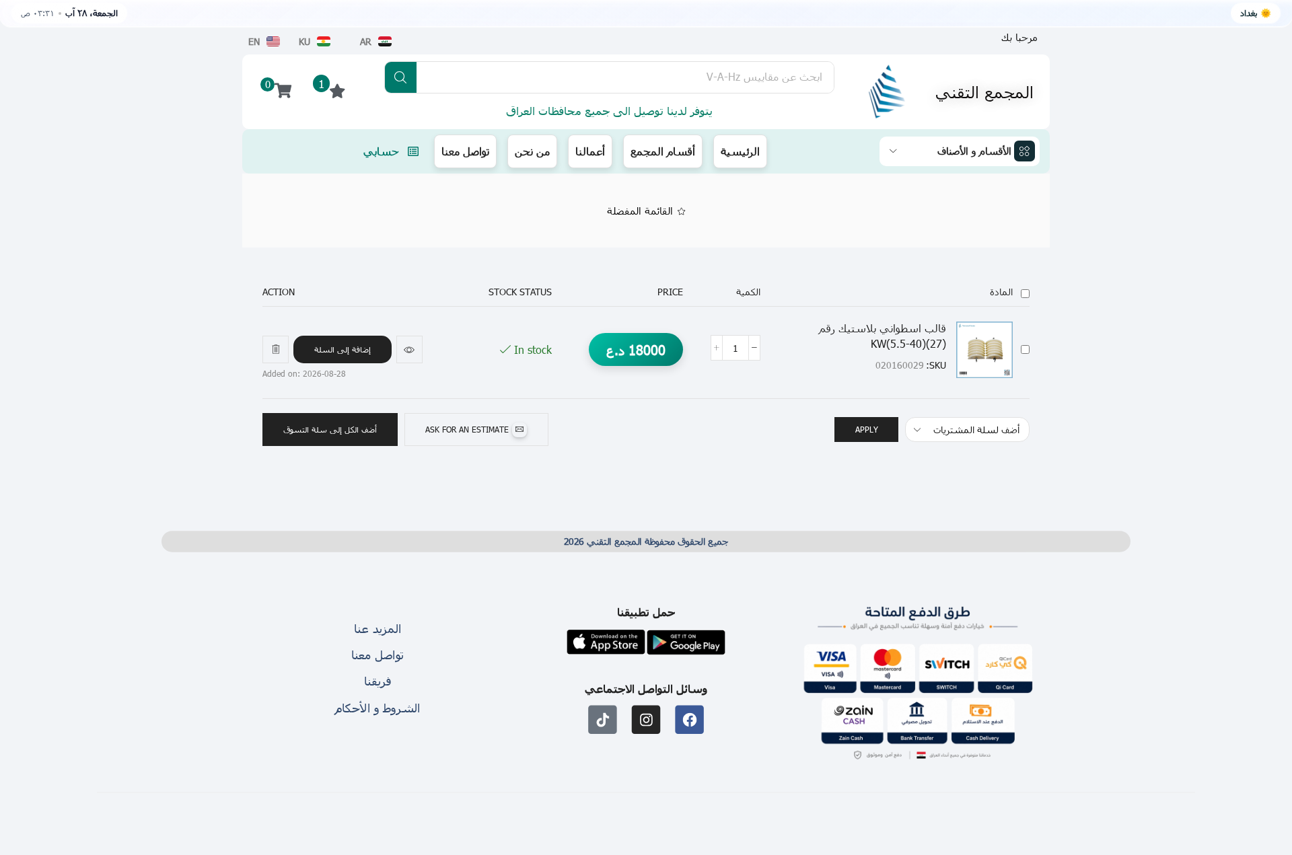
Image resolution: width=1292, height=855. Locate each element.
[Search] (401, 77)
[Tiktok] (602, 719)
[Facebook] (689, 719)
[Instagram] (646, 719)
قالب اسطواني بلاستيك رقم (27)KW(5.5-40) (882, 335)
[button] (342, 349)
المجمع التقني (984, 91)
